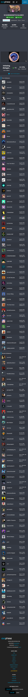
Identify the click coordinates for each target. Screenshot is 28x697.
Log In (24, 2)
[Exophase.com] (6, 2)
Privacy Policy (14, 667)
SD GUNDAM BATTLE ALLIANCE (14, 15)
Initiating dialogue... (6, 66)
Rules (14, 657)
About (14, 659)
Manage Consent (14, 665)
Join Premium (14, 670)
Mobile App (14, 655)
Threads (14, 676)
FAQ (14, 653)
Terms (14, 669)
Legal (14, 663)
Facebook (14, 680)
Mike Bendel (16, 643)
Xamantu (16, 645)
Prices (19, 20)
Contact (14, 661)
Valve (19, 647)
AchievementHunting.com (14, 682)
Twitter (14, 678)
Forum (23, 20)
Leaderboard (14, 20)
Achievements (6, 20)
